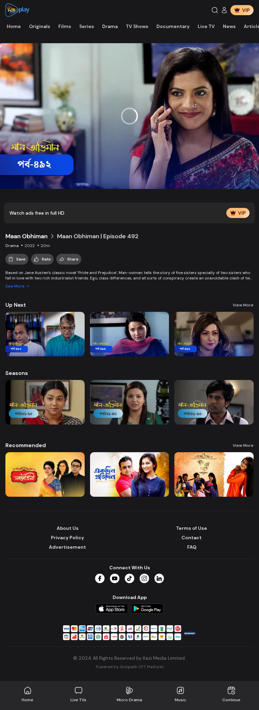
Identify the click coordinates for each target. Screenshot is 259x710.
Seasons (16, 373)
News (229, 26)
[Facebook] (100, 578)
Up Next (15, 304)
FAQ (191, 547)
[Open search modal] (214, 10)
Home (14, 26)
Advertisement (67, 547)
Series (86, 26)
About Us (68, 528)
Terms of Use (191, 528)
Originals (39, 26)
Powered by (130, 667)
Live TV (206, 26)
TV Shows (137, 26)
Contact (191, 538)
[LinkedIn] (159, 578)
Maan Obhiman (26, 236)
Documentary (173, 26)
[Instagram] (144, 578)
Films (64, 26)
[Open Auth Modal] (224, 10)
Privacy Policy (67, 538)
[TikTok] (129, 578)
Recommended (25, 445)
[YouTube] (114, 578)
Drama (110, 26)
